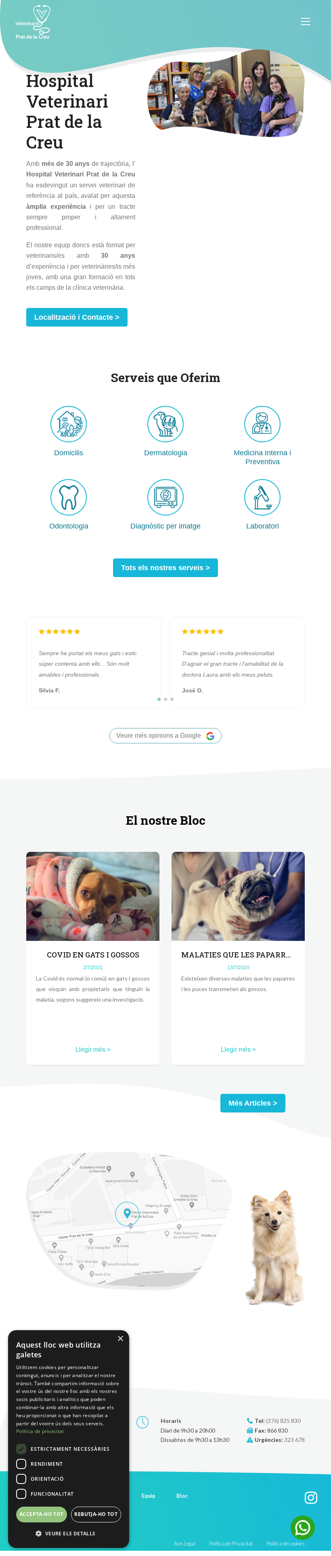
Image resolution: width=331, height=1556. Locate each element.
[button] (159, 699)
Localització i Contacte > (76, 317)
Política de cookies (285, 1543)
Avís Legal (184, 1543)
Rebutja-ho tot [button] (95, 1514)
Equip (148, 1495)
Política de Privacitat (231, 1543)
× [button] (120, 1339)
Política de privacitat (40, 1431)
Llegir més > (93, 1049)
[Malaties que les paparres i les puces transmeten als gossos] (238, 895)
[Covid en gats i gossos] (92, 895)
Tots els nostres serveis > (165, 568)
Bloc (182, 1495)
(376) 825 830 (283, 1420)
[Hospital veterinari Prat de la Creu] (33, 21)
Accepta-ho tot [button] (41, 1514)
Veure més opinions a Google (159, 735)
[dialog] (68, 1439)
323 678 (294, 1439)
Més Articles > (252, 1103)
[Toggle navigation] (305, 21)
